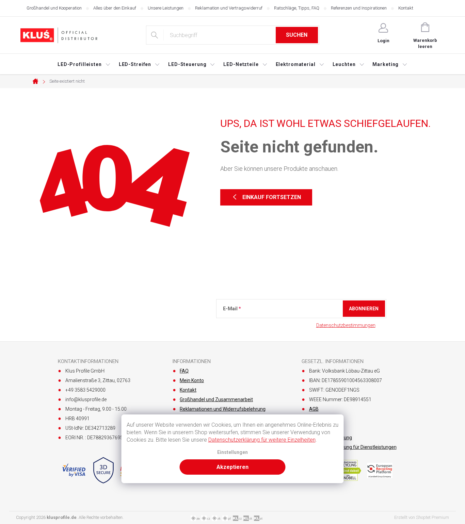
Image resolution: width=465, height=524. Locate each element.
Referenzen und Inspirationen (359, 8)
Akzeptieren (232, 467)
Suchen (296, 35)
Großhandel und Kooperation (54, 8)
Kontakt (405, 8)
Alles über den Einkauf (114, 8)
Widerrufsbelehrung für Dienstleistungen (353, 447)
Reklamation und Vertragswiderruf (228, 8)
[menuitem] (84, 64)
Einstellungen (232, 452)
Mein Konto (192, 380)
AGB (314, 409)
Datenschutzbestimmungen (345, 325)
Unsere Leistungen (165, 8)
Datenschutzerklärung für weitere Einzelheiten (262, 440)
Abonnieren (364, 308)
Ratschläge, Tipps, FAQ (296, 8)
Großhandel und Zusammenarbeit (216, 399)
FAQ (184, 371)
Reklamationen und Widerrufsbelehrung (223, 409)
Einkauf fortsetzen (271, 197)
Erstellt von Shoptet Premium (421, 517)
